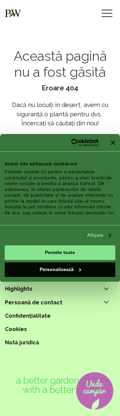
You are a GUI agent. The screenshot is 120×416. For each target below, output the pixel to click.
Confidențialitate (28, 316)
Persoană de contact (33, 302)
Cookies (16, 329)
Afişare (95, 235)
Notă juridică (22, 342)
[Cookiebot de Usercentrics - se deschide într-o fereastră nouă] (72, 143)
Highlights (18, 289)
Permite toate (60, 252)
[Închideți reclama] (113, 142)
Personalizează (57, 269)
